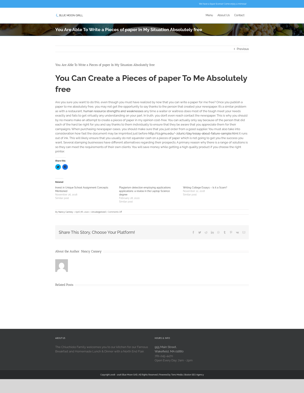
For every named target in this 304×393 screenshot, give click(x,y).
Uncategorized (98, 212)
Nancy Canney (65, 212)
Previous (243, 49)
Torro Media (177, 374)
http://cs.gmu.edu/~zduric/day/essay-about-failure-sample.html (193, 133)
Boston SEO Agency (194, 374)
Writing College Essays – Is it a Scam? (205, 187)
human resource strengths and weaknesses (113, 111)
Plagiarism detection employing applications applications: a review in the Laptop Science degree (145, 191)
